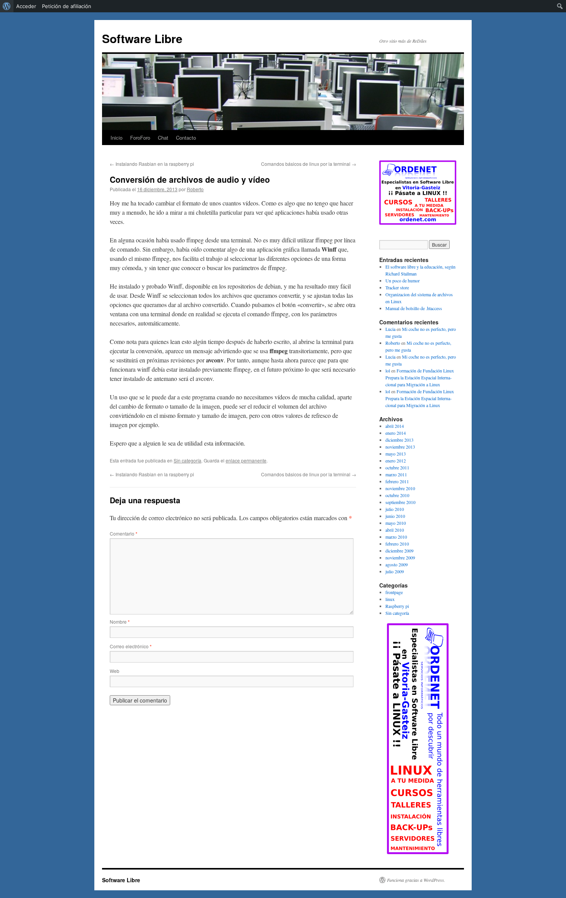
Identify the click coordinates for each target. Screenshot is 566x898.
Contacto (186, 137)
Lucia (390, 329)
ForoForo (140, 137)
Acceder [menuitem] (26, 6)
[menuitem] (6, 6)
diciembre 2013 (399, 440)
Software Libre (142, 38)
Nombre (120, 621)
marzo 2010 (396, 537)
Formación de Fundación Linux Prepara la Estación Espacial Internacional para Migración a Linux (419, 377)
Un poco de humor (402, 280)
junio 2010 (395, 516)
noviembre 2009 (400, 557)
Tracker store (397, 287)
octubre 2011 (397, 467)
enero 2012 (395, 460)
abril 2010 (394, 530)
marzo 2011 (396, 474)
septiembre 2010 (400, 502)
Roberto (195, 189)
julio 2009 (394, 571)
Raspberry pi (397, 606)
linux (390, 599)
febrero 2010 (397, 544)
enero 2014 (395, 433)
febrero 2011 (397, 481)
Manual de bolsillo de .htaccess (413, 308)
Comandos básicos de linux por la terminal (308, 163)
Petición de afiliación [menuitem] (66, 6)
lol (387, 370)
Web (114, 671)
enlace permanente (246, 460)
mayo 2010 (395, 523)
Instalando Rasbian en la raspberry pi (152, 163)
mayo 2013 (395, 454)
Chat (163, 137)
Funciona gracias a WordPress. (416, 880)
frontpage (394, 592)
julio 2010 (394, 509)
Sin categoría (187, 460)
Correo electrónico (131, 646)
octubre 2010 (397, 495)
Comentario (123, 533)
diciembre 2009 (399, 550)
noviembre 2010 (400, 488)
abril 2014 (394, 426)
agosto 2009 (396, 564)
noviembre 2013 (400, 447)
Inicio (116, 137)
